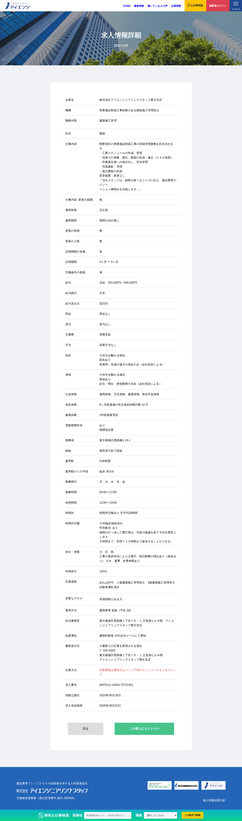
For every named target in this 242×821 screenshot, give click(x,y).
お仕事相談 (197, 5)
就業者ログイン (218, 5)
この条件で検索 (192, 815)
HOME (127, 5)
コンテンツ (236, 9)
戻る (86, 728)
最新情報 (139, 5)
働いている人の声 (157, 5)
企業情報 (176, 5)
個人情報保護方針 (214, 800)
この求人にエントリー (144, 728)
